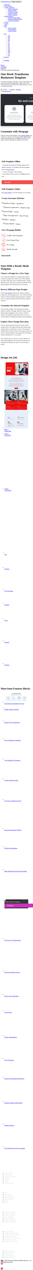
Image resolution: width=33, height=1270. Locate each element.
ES (9, 44)
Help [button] (5, 26)
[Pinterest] (2, 1269)
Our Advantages (9, 1060)
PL (9, 45)
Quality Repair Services (11, 780)
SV (9, 55)
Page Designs (8, 293)
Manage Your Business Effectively (14, 1078)
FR (9, 40)
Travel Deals (8, 1012)
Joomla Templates (12, 13)
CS (9, 54)
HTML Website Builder (14, 18)
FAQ (5, 1192)
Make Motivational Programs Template (15, 871)
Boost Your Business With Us (13, 830)
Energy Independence (10, 1037)
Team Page (7, 435)
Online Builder (8, 192)
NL (9, 39)
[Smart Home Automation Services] (16, 702)
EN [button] (5, 34)
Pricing (6, 22)
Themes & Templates (10, 1207)
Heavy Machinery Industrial (12, 740)
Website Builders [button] (8, 16)
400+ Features (8, 6)
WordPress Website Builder (15, 19)
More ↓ (6, 429)
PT (9, 47)
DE (9, 37)
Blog (5, 25)
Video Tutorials (12, 28)
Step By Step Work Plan (11, 996)
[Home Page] (16, 428)
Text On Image (8, 591)
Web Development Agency (12, 972)
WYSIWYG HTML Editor (12, 1238)
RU (9, 50)
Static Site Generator (10, 1239)
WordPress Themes (13, 12)
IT (8, 42)
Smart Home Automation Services (14, 703)
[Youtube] (2, 1264)
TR (9, 49)
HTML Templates (12, 15)
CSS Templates (8, 1217)
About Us (7, 1178)
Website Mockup (9, 1257)
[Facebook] (2, 1261)
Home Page (7, 431)
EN (9, 35)
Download (7, 4)
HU (9, 52)
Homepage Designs (10, 1256)
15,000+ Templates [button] (9, 7)
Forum (6, 1201)
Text (5, 554)
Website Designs (12, 10)
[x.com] (2, 1266)
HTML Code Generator (11, 1241)
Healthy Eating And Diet (11, 709)
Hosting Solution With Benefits (13, 1103)
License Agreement (10, 1176)
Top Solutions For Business (12, 760)
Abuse (6, 1181)
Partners (6, 1180)
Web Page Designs (9, 1252)
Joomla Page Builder (13, 20)
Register (6, 60)
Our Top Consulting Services (12, 801)
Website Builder (9, 1231)
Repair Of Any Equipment (12, 722)
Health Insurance (9, 1125)
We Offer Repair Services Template (14, 1148)
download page (10, 169)
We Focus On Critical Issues (12, 940)
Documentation (12, 29)
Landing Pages (8, 1254)
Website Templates (13, 9)
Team (6, 620)
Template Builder (25, 135)
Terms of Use (8, 1173)
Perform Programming (10, 848)
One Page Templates (10, 1222)
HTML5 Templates (10, 1220)
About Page (7, 490)
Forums (6, 23)
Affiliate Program (9, 1197)
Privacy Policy (8, 1175)
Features (18, 89)
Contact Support (12, 31)
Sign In (6, 57)
